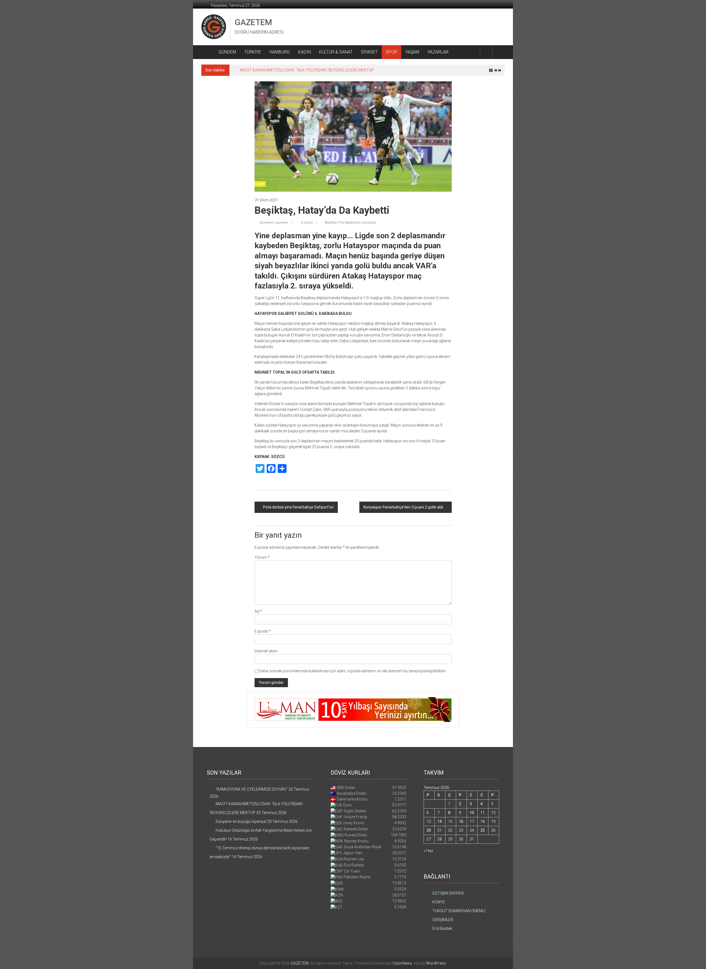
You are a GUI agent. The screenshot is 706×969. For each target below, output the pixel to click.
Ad (258, 611)
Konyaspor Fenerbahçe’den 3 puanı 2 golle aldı (403, 507)
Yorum (262, 557)
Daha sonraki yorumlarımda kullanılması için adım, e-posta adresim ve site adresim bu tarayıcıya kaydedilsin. (352, 671)
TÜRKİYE (252, 52)
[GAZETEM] (207, 52)
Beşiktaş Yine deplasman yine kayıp (350, 222)
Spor (260, 184)
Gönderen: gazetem (273, 222)
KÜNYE (438, 902)
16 (461, 821)
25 (482, 830)
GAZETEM (253, 22)
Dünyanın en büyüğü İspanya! (265, 70)
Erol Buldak (442, 928)
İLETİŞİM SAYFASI (448, 893)
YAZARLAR (437, 52)
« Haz (428, 850)
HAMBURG (279, 52)
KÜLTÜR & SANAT (336, 52)
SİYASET (369, 52)
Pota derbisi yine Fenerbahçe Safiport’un (298, 507)
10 (472, 812)
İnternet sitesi (266, 651)
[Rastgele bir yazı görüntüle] (499, 52)
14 (439, 821)
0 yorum (306, 222)
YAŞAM (412, 52)
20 (429, 830)
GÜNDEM (227, 52)
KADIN (304, 52)
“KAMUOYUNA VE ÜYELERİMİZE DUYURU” (252, 789)
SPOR (391, 52)
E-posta (263, 631)
